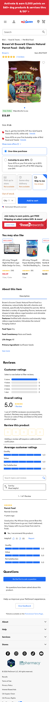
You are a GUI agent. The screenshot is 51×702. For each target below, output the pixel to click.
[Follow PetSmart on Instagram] (16, 653)
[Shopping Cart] (43, 22)
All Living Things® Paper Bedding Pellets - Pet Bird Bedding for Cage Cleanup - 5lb (31, 263)
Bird (3, 40)
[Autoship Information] (31, 160)
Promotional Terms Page (34, 614)
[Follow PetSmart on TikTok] (33, 653)
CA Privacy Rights (9, 698)
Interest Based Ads (9, 689)
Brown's (5, 53)
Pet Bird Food (28, 40)
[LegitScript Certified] (11, 663)
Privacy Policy (7, 685)
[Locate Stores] (38, 22)
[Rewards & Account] (14, 22)
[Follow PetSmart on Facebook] (8, 653)
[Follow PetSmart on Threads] (24, 653)
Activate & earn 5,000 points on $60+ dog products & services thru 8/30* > (24, 7)
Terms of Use (6, 681)
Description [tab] (25, 296)
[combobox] (24, 31)
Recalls (4, 677)
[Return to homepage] (27, 21)
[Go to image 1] (24, 107)
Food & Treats (14, 40)
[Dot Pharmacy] (30, 663)
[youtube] (41, 653)
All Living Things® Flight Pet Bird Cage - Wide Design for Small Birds (11, 263)
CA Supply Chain (8, 694)
